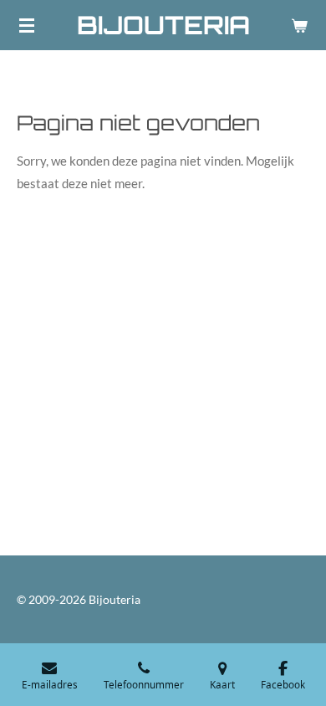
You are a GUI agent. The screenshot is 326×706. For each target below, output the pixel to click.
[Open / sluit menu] (26, 25)
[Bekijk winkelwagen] (299, 25)
